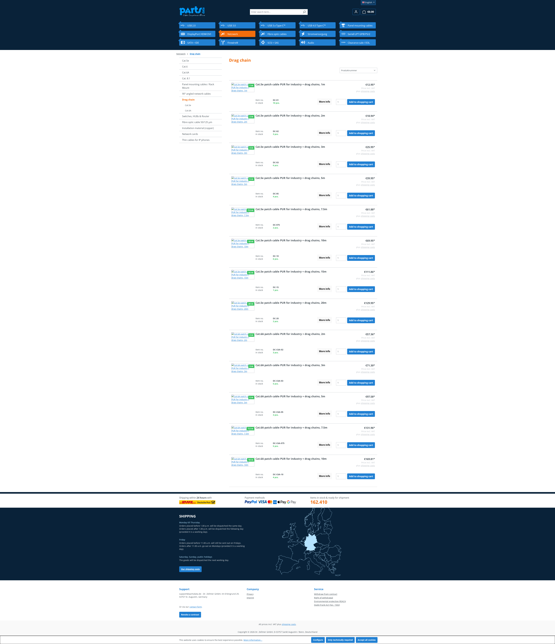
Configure (318, 640)
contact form (195, 606)
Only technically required (340, 640)
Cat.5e (185, 60)
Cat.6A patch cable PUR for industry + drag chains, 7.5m (291, 427)
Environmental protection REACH (330, 601)
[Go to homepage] (192, 11)
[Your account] (356, 12)
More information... (253, 640)
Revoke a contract (190, 614)
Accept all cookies (367, 640)
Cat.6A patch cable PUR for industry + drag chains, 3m (290, 365)
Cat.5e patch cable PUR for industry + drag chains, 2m (290, 115)
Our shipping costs (190, 569)
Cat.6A (185, 72)
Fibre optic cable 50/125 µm (197, 122)
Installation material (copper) (198, 128)
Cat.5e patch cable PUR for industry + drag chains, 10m (291, 240)
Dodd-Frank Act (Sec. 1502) (327, 605)
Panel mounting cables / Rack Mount (198, 86)
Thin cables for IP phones (196, 140)
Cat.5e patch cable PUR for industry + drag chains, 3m (290, 146)
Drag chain (188, 99)
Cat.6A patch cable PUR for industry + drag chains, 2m (290, 334)
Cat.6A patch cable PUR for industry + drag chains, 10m (291, 458)
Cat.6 (185, 66)
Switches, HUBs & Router (195, 116)
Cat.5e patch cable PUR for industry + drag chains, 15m (291, 271)
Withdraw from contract (325, 594)
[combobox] (275, 12)
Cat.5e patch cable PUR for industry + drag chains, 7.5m (291, 209)
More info (324, 101)
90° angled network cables (196, 93)
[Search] (304, 12)
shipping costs (368, 91)
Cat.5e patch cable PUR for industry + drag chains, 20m (291, 302)
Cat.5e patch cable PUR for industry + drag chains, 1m (290, 84)
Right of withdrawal (323, 597)
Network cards (190, 134)
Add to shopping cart (361, 102)
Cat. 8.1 (186, 78)
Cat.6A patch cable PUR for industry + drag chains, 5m (290, 396)
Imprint (250, 597)
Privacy (250, 594)
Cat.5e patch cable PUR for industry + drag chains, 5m (290, 178)
